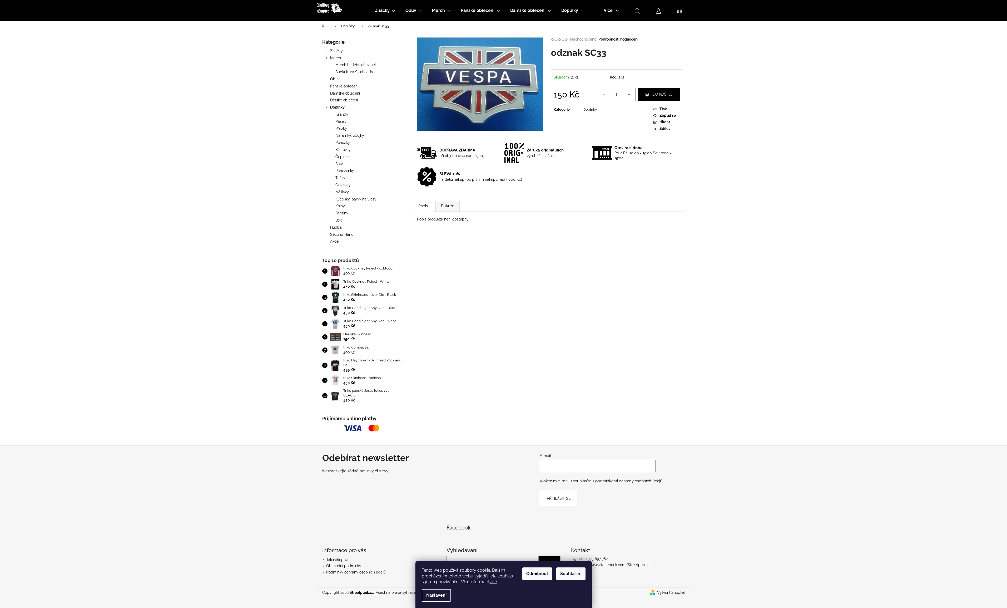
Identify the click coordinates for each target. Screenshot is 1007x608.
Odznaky (343, 185)
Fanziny (341, 213)
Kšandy (341, 114)
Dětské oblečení (344, 100)
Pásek (340, 121)
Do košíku (663, 94)
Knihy (340, 206)
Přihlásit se (559, 498)
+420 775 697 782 (593, 559)
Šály (339, 164)
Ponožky (342, 142)
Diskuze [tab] (447, 206)
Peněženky (344, 171)
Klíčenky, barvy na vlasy (355, 199)
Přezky (341, 128)
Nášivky (342, 192)
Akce (334, 241)
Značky (336, 51)
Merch (335, 58)
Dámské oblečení (345, 93)
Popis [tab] (423, 206)
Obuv (334, 79)
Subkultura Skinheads (354, 72)
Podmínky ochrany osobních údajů (355, 572)
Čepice (341, 157)
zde (493, 581)
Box (338, 220)
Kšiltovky (343, 150)
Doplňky (337, 107)
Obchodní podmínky (343, 566)
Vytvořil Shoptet (671, 592)
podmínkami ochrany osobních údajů (628, 481)
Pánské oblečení (344, 86)
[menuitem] (385, 10)
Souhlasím (571, 573)
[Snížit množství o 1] (603, 94)
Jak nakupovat (338, 560)
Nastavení (436, 595)
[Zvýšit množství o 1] (629, 94)
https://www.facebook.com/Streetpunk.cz (615, 565)
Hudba (336, 227)
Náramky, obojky (349, 135)
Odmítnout (537, 573)
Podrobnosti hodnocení (618, 39)
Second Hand (342, 234)
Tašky (340, 178)
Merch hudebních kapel (355, 65)
